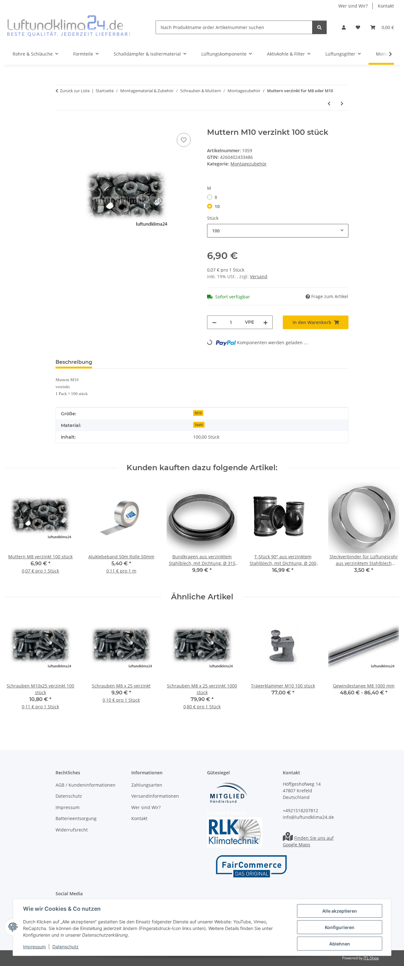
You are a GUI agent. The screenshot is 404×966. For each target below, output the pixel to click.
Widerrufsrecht (72, 830)
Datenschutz (65, 946)
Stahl (199, 425)
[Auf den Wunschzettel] (184, 140)
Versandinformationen (155, 796)
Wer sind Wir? (353, 6)
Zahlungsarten (146, 785)
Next (388, 532)
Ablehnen (339, 943)
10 (217, 206)
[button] (344, 27)
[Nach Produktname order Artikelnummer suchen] (319, 27)
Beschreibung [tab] (74, 362)
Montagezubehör (248, 164)
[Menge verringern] (214, 322)
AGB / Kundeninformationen (86, 785)
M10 (198, 413)
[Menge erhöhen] (265, 322)
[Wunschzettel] (358, 27)
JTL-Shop (371, 958)
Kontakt (386, 6)
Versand (258, 276)
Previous (15, 532)
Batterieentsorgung (76, 818)
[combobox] (277, 230)
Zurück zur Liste (75, 90)
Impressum (34, 946)
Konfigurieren (339, 927)
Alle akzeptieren (339, 911)
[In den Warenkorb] (61, 124)
